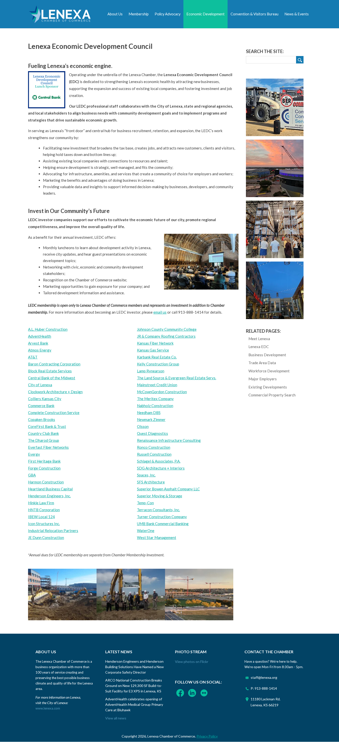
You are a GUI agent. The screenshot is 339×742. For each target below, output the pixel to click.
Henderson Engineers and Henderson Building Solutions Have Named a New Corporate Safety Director (134, 666)
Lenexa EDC (258, 346)
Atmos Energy (39, 350)
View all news (115, 718)
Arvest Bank (38, 343)
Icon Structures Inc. (44, 523)
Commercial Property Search (272, 395)
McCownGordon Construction (162, 391)
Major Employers (262, 379)
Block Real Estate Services (50, 371)
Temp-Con (145, 503)
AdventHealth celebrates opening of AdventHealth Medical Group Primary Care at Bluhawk (134, 704)
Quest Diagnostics (152, 433)
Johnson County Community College (167, 329)
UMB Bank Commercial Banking (163, 523)
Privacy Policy (207, 736)
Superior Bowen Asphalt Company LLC (168, 489)
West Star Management (156, 537)
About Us (115, 14)
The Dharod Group (43, 440)
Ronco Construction (153, 447)
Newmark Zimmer (151, 419)
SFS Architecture (151, 482)
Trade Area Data (262, 362)
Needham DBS (149, 412)
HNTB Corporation (44, 509)
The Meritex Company (155, 398)
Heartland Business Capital (50, 489)
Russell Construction (154, 454)
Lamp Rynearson (150, 371)
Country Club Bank (43, 433)
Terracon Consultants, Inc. (158, 509)
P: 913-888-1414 (264, 688)
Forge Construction (44, 468)
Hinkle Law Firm (41, 503)
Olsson (143, 426)
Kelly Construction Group (158, 364)
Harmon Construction (46, 482)
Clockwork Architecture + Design (55, 391)
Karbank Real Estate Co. (157, 357)
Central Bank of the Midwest (51, 378)
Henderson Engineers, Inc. (49, 496)
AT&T (32, 357)
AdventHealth (39, 336)
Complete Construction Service (53, 412)
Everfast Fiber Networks (48, 447)
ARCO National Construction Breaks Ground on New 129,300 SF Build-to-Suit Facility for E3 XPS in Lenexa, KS (133, 685)
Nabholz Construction (155, 405)
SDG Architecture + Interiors (161, 468)
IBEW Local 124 (41, 516)
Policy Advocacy (167, 14)
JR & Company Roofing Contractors (166, 336)
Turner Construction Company (162, 516)
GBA (32, 475)
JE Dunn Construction (46, 537)
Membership (139, 14)
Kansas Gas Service (153, 350)
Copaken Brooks (41, 419)
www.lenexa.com (47, 708)
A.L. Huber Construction (48, 329)
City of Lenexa (40, 385)
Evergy (34, 454)
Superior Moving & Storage (159, 496)
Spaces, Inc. (146, 475)
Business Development (267, 355)
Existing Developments (267, 387)
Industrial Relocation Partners (53, 530)
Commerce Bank (41, 405)
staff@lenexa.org (264, 677)
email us (160, 312)
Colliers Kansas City (44, 398)
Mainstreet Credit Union (157, 385)
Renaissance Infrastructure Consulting (169, 440)
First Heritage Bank (44, 461)
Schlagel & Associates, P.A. (158, 461)
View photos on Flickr (191, 661)
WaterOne (145, 530)
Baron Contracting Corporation (54, 364)
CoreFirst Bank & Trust (47, 426)
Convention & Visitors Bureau (254, 14)
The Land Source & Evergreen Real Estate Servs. (176, 378)
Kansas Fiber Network (155, 343)
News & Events (296, 14)
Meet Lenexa (259, 338)
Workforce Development (269, 371)
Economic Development (205, 14)
